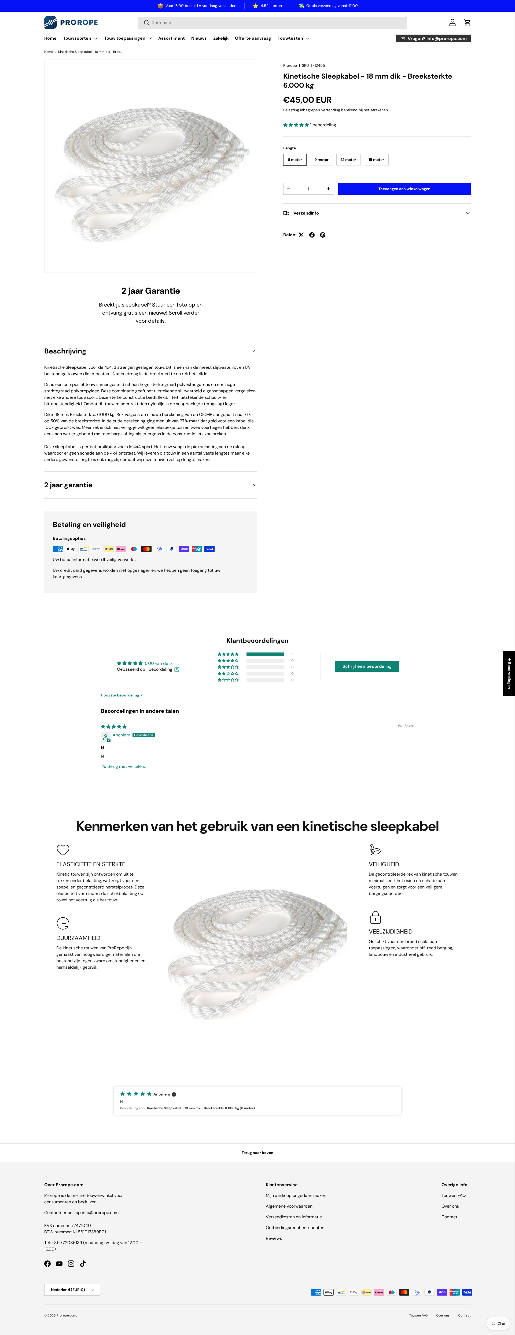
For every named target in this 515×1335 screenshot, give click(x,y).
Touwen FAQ (454, 1195)
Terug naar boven (257, 1152)
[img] (114, 726)
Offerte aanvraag (253, 38)
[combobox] (272, 23)
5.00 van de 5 (158, 663)
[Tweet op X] (301, 235)
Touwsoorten (77, 38)
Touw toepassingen (124, 38)
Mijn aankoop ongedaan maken (296, 1195)
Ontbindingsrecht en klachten (295, 1227)
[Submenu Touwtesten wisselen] (307, 38)
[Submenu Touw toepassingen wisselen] (149, 38)
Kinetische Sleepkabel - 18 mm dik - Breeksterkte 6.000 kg (90, 52)
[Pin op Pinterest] (322, 235)
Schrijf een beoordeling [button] (367, 666)
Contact (449, 1217)
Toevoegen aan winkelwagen (404, 188)
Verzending (330, 110)
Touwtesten (290, 38)
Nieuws (199, 38)
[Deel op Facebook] (312, 235)
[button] (467, 22)
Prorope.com (66, 1315)
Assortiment (171, 38)
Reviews (274, 1238)
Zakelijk (221, 38)
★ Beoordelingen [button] (509, 673)
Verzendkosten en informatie (294, 1217)
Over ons (450, 1206)
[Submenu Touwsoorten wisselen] (95, 38)
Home (50, 38)
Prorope (290, 65)
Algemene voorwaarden (289, 1206)
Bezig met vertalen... (127, 766)
